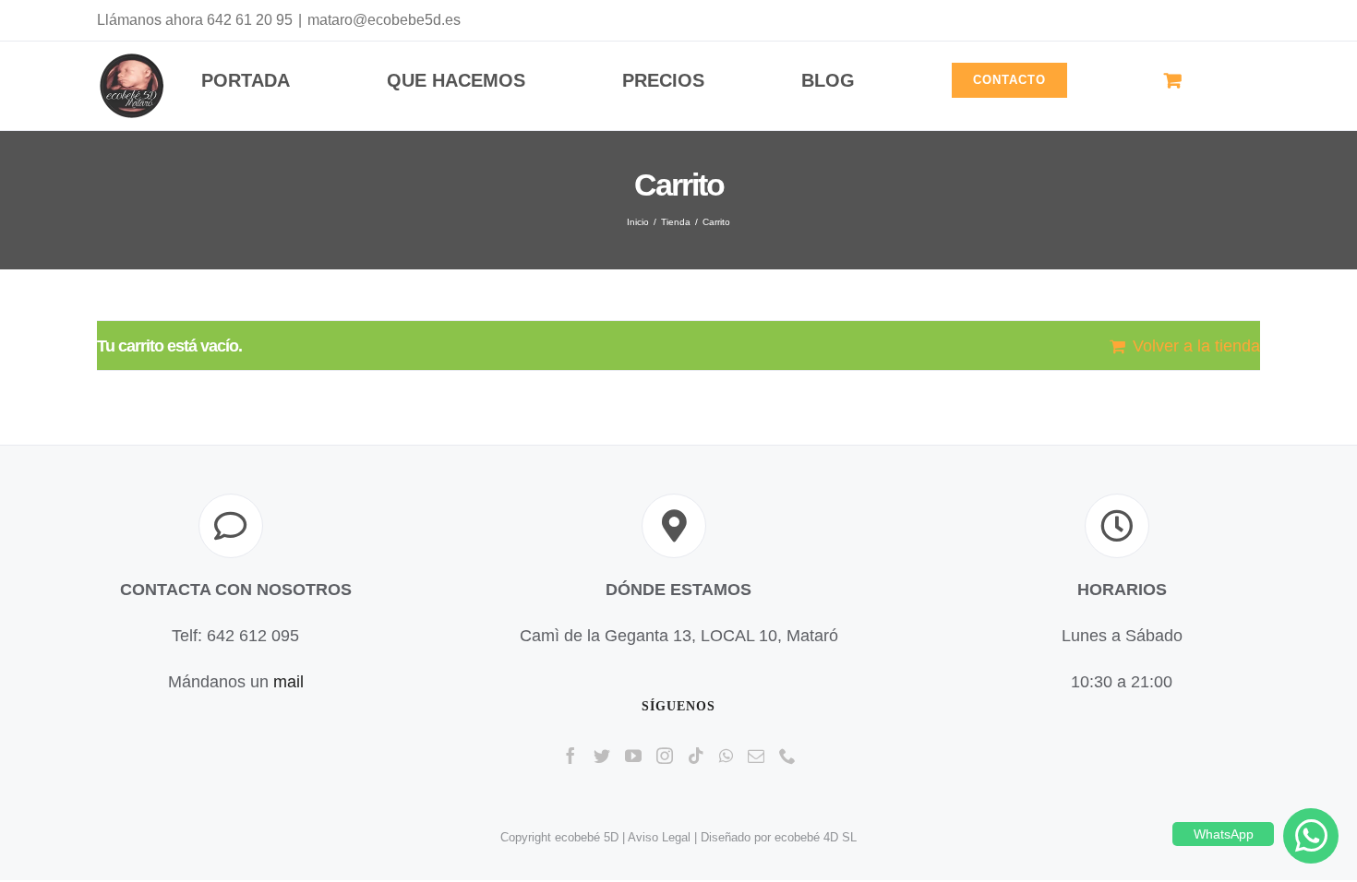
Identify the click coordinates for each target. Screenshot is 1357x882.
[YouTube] (633, 755)
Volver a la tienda (1196, 346)
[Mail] (756, 755)
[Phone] (787, 755)
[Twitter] (602, 755)
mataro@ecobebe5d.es (384, 20)
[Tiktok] (696, 755)
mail (288, 682)
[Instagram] (664, 755)
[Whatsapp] (726, 755)
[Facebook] (570, 755)
